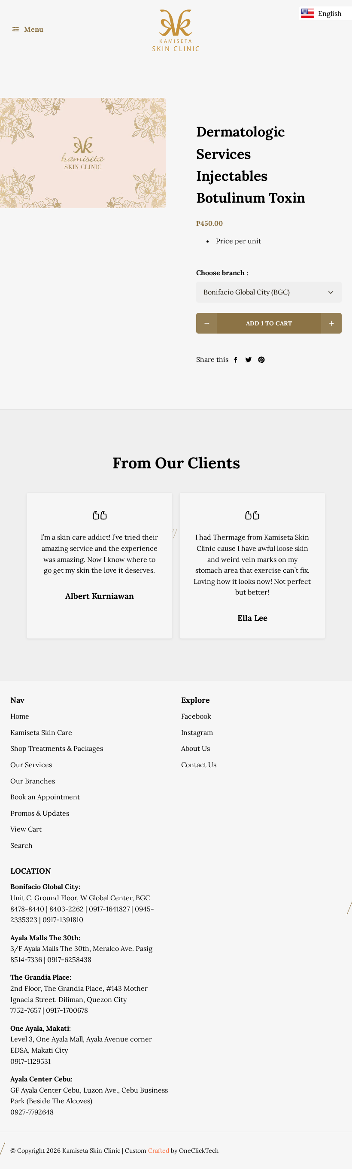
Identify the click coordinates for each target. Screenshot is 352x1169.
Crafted (158, 1150)
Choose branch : (222, 272)
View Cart (26, 829)
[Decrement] (206, 323)
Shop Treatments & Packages (56, 748)
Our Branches (32, 781)
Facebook (196, 716)
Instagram (197, 732)
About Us (195, 748)
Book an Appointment (45, 796)
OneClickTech (198, 1150)
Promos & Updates (39, 813)
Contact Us (198, 764)
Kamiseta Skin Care (41, 732)
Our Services (31, 764)
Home (19, 716)
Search (21, 845)
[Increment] (331, 323)
